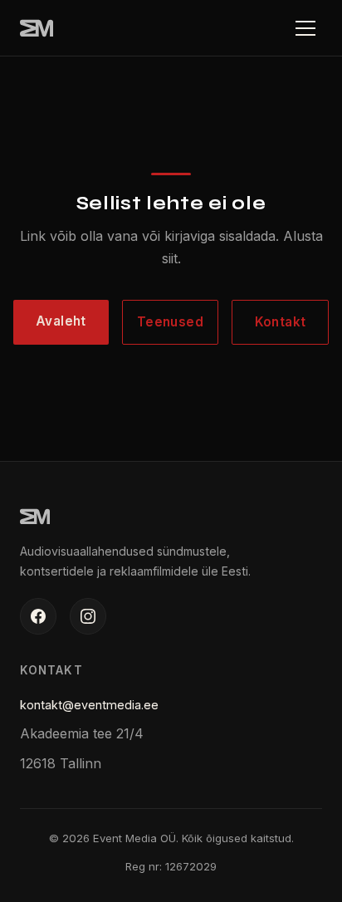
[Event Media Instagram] (88, 616)
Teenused (170, 322)
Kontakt (280, 322)
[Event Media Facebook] (38, 616)
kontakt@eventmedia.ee (89, 705)
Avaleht (61, 321)
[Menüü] (305, 28)
